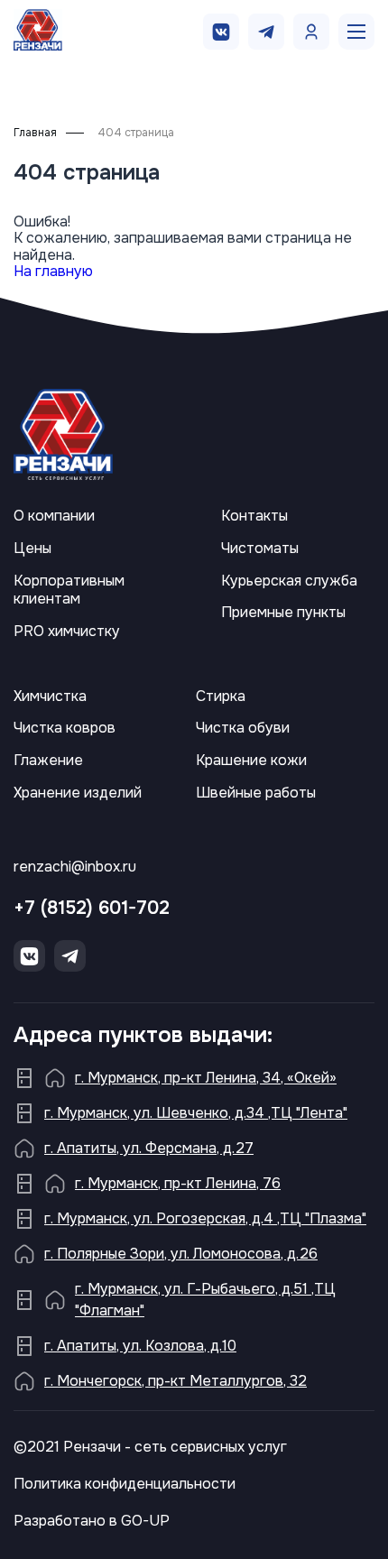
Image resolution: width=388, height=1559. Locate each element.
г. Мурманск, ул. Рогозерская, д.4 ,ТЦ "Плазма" (205, 1218)
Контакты (254, 516)
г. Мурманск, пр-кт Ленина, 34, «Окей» (206, 1077)
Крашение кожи (251, 761)
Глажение (48, 761)
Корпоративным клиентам (69, 590)
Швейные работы (256, 793)
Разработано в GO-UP (92, 1521)
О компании (54, 516)
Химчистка (50, 696)
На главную (53, 271)
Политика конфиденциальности (125, 1484)
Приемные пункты (283, 613)
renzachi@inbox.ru (75, 867)
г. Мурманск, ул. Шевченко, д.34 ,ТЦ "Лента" (195, 1112)
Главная (35, 133)
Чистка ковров (64, 728)
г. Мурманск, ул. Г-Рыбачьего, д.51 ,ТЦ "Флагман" (205, 1299)
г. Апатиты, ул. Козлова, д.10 (140, 1345)
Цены (32, 549)
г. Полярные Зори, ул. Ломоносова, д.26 (181, 1253)
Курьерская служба (289, 581)
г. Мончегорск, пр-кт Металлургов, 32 (175, 1380)
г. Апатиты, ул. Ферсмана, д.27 (149, 1148)
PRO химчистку (67, 632)
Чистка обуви (243, 728)
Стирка (220, 696)
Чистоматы (260, 549)
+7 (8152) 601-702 (92, 908)
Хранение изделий (78, 793)
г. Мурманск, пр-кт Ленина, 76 (178, 1183)
